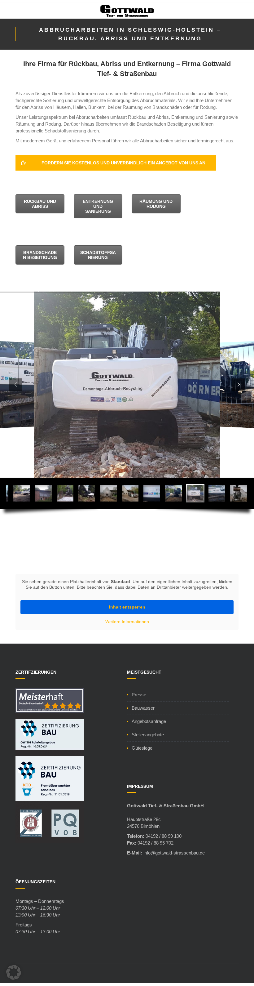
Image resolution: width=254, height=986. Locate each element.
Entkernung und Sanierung (98, 206)
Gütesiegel (142, 748)
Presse (139, 694)
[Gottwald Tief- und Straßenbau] (126, 13)
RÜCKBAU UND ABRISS (40, 204)
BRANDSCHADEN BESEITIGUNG (40, 255)
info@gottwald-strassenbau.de (174, 852)
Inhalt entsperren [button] (127, 607)
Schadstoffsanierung (98, 255)
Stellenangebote (148, 734)
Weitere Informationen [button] (127, 621)
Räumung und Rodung (156, 204)
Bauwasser (143, 708)
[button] (13, 972)
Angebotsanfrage (149, 721)
